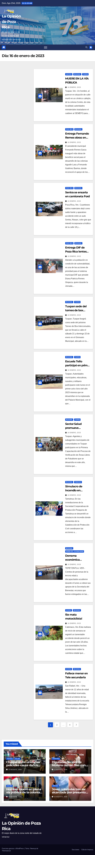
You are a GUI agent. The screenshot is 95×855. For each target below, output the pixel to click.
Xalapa (17, 758)
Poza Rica (69, 129)
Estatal (68, 610)
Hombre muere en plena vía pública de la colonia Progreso (23, 792)
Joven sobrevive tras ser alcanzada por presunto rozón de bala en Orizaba (69, 792)
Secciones (75, 850)
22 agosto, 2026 (15, 769)
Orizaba (55, 786)
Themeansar (6, 851)
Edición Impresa (87, 850)
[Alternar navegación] (46, 47)
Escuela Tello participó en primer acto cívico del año (77, 365)
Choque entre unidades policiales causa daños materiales (23, 765)
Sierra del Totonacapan (74, 551)
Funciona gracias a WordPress (13, 848)
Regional (77, 74)
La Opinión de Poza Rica (11, 21)
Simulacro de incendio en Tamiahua (73, 490)
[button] (86, 47)
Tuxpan (85, 74)
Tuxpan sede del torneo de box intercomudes (76, 310)
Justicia (69, 74)
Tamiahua (78, 482)
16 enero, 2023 (74, 87)
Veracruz (56, 758)
